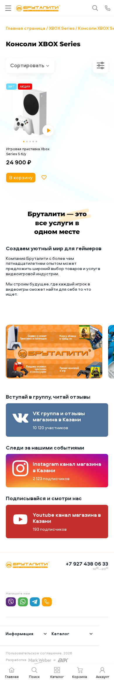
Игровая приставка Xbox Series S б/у (27, 151)
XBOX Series (62, 28)
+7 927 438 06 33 (87, 563)
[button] (24, 141)
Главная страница (25, 28)
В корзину (20, 177)
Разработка (16, 659)
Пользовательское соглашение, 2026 (39, 653)
